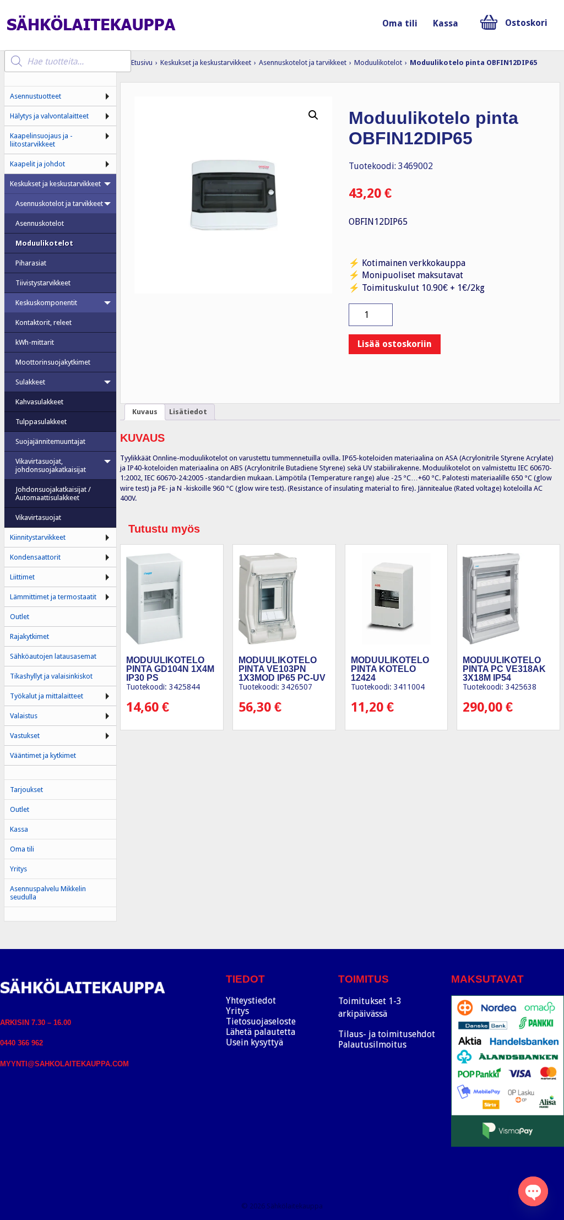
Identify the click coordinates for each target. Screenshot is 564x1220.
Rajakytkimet (29, 636)
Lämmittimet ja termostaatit (53, 597)
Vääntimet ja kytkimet (43, 755)
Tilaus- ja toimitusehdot (386, 1034)
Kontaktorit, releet (43, 322)
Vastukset (25, 735)
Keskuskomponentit (46, 303)
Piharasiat (30, 263)
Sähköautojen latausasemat (53, 656)
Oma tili (399, 23)
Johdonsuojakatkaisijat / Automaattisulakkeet (53, 493)
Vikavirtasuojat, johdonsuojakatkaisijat (50, 465)
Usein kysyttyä (254, 1042)
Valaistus (23, 716)
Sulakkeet (30, 382)
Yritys (18, 869)
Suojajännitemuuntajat (50, 441)
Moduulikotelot (378, 62)
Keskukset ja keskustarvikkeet (205, 62)
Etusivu (142, 62)
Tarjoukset (26, 789)
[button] (313, 115)
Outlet (19, 616)
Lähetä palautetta (260, 1032)
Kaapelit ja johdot (37, 164)
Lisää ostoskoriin (394, 344)
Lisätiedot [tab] (188, 412)
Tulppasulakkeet (41, 421)
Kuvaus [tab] (145, 412)
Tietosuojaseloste (261, 1021)
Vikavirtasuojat (38, 517)
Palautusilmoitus (372, 1044)
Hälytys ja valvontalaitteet (49, 116)
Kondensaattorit (35, 557)
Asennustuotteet (35, 96)
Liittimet (22, 577)
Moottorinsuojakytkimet (52, 362)
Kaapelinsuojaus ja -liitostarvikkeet (41, 140)
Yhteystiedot (251, 1000)
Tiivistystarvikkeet (42, 283)
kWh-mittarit (34, 342)
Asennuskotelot (39, 223)
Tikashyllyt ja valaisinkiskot (51, 676)
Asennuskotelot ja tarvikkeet (302, 62)
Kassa (445, 23)
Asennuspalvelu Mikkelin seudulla (48, 893)
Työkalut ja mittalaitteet (46, 696)
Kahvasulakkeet (39, 402)
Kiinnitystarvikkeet (38, 537)
